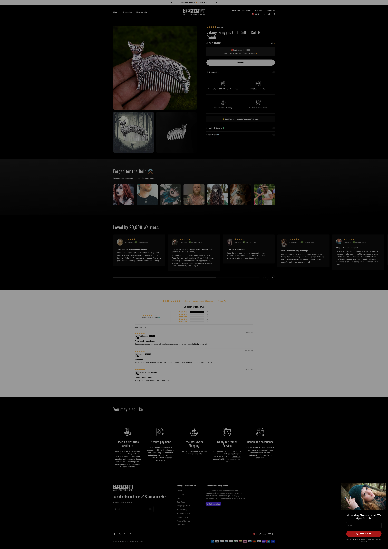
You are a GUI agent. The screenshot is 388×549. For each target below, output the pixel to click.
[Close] (382, 487)
